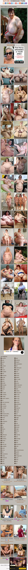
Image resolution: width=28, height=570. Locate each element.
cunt (3, 410)
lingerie (17, 362)
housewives (5, 454)
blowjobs (4, 385)
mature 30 (18, 392)
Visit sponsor (18, 45)
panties (17, 402)
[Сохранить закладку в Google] (8, 3)
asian (3, 362)
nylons (17, 383)
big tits (3, 377)
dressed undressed (6, 413)
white (16, 459)
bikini (3, 379)
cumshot (4, 408)
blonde (3, 383)
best (3, 373)
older (16, 388)
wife (16, 461)
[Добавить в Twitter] (24, 3)
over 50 (17, 396)
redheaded (18, 415)
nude (16, 381)
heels (3, 448)
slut (16, 432)
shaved (17, 425)
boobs (3, 387)
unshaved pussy (19, 450)
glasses (4, 436)
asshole (4, 365)
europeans (4, 421)
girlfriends (4, 434)
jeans (3, 459)
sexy (16, 423)
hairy (3, 442)
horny (3, 450)
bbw (3, 367)
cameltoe (4, 394)
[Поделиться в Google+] (10, 3)
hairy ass (4, 444)
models (17, 369)
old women (18, 387)
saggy (17, 417)
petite (16, 406)
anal (3, 360)
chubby (3, 396)
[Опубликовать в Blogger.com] (3, 3)
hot (2, 452)
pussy (17, 411)
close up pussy (5, 402)
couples (4, 404)
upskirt (17, 452)
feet (3, 427)
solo (16, 436)
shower (17, 427)
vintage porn (18, 455)
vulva (16, 457)
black (3, 381)
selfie (16, 419)
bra (2, 390)
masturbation (18, 364)
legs (16, 358)
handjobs (4, 446)
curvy (3, 411)
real (16, 413)
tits (16, 448)
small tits (17, 434)
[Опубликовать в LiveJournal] (14, 3)
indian (3, 455)
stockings (17, 438)
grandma (4, 438)
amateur (4, 358)
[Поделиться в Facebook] (6, 3)
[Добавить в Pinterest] (16, 3)
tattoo (16, 440)
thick (16, 442)
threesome (18, 444)
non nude (17, 379)
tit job (16, 446)
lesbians (17, 360)
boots (3, 388)
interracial (4, 457)
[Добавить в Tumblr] (22, 3)
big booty (4, 375)
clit (2, 400)
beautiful (4, 371)
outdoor (17, 390)
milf (16, 365)
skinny (17, 431)
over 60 (17, 398)
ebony (3, 417)
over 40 (17, 394)
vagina (17, 454)
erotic (3, 419)
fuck (3, 431)
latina (3, 463)
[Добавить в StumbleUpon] (20, 3)
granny (3, 440)
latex (3, 461)
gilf (2, 432)
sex (16, 421)
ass (3, 364)
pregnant (17, 408)
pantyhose (18, 404)
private (17, 410)
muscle (17, 373)
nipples (17, 377)
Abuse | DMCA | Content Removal (8, 565)
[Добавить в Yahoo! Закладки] (26, 3)
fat (2, 425)
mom (16, 371)
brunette (4, 392)
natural (17, 375)
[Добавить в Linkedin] (12, 3)
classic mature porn (6, 398)
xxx (16, 463)
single (17, 429)
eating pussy (5, 415)
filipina (3, 429)
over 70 (17, 400)
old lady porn (18, 385)
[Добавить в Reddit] (18, 3)
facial (3, 423)
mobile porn (18, 367)
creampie (4, 406)
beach (3, 369)
